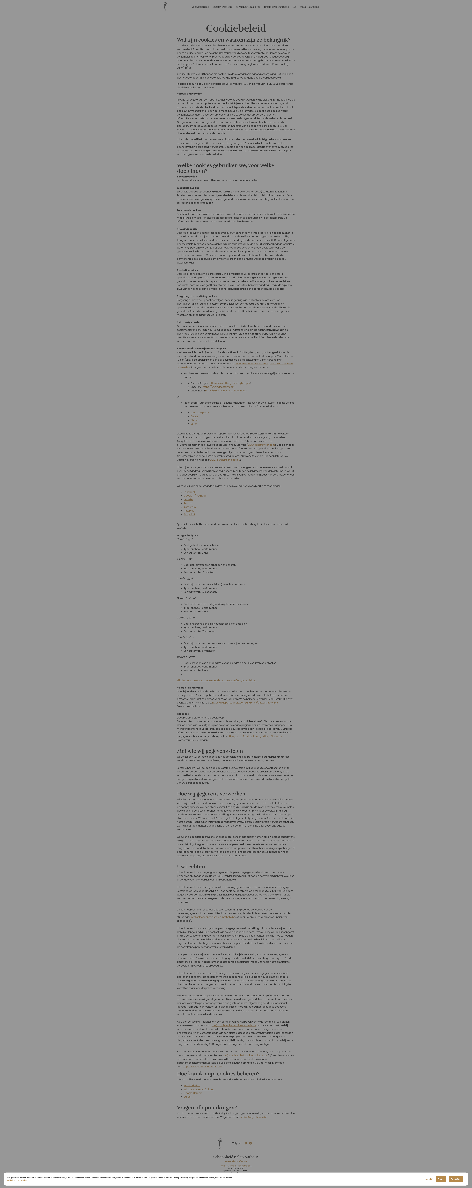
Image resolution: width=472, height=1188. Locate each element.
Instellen (429, 1179)
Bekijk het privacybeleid (17, 1180)
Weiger (441, 1179)
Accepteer (456, 1179)
